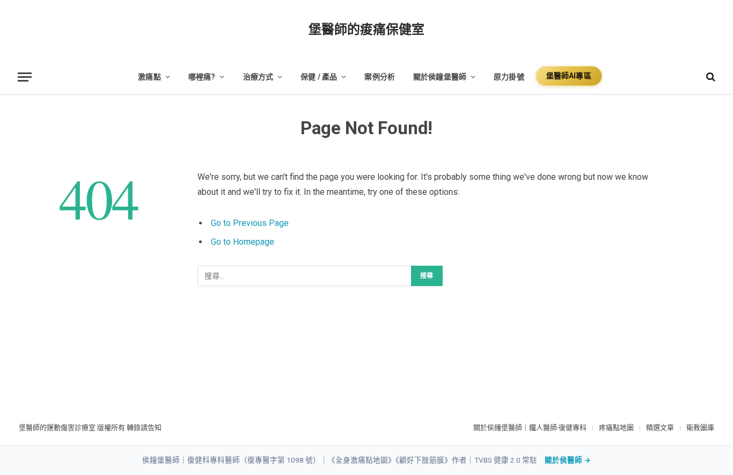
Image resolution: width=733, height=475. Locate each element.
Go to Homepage (242, 242)
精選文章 (660, 427)
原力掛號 (509, 76)
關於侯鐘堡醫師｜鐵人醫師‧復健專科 (530, 427)
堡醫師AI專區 (568, 75)
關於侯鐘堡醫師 (439, 76)
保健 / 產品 (318, 76)
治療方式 (258, 76)
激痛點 (149, 76)
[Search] (709, 77)
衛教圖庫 (700, 427)
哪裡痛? (202, 76)
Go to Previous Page (250, 223)
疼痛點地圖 (616, 427)
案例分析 (379, 76)
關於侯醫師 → (568, 460)
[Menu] (25, 77)
